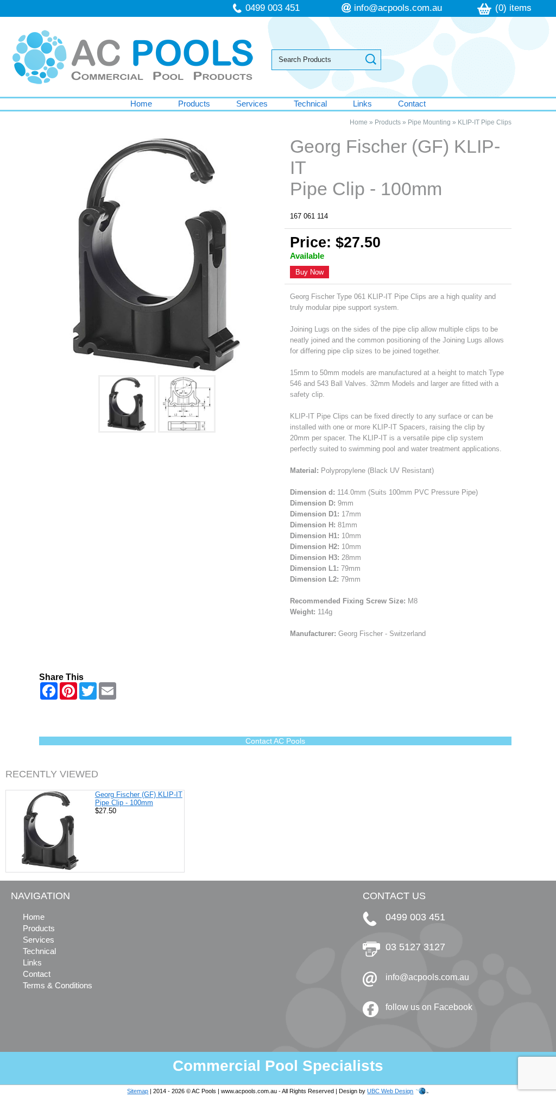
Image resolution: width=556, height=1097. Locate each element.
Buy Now (309, 272)
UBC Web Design (390, 1091)
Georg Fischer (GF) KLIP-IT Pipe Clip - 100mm (138, 798)
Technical (310, 103)
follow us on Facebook (429, 1007)
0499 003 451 (272, 8)
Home (141, 103)
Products (194, 103)
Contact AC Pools (275, 741)
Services (252, 103)
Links (362, 103)
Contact (412, 103)
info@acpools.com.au (398, 8)
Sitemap (137, 1091)
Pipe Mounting (429, 122)
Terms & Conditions (57, 985)
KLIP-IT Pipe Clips (484, 122)
